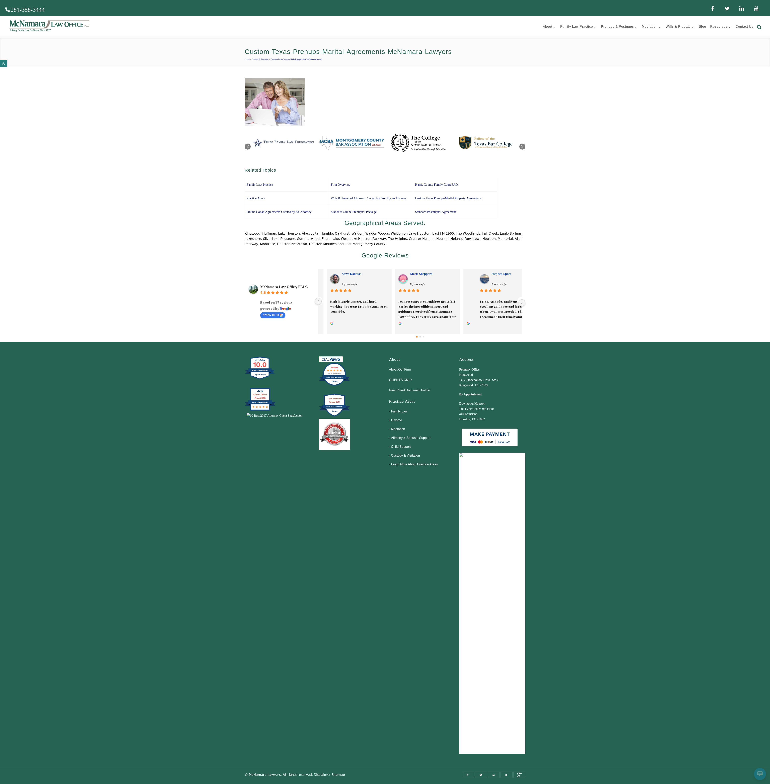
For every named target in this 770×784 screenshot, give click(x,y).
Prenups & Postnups (260, 59)
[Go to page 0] (417, 337)
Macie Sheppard (482, 274)
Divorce (396, 420)
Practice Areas (256, 198)
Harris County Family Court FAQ (436, 184)
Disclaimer (322, 775)
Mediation (398, 429)
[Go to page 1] (420, 337)
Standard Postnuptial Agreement (435, 212)
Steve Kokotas (412, 274)
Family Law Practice (260, 184)
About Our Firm (400, 369)
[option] (284, 144)
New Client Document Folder (409, 390)
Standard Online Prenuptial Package (354, 212)
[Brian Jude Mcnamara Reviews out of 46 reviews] (334, 385)
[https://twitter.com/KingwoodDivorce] (481, 775)
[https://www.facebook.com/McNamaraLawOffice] (468, 775)
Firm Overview (340, 184)
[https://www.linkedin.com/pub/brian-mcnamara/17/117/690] (494, 775)
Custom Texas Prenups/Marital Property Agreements (448, 198)
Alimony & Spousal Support (410, 438)
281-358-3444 (28, 9)
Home (247, 59)
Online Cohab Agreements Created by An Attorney (279, 212)
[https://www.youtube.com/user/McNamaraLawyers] (506, 775)
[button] (3, 63)
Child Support (401, 446)
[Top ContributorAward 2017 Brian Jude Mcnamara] (334, 416)
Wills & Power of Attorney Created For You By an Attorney (369, 198)
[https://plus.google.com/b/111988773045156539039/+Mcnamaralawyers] (519, 775)
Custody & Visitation (405, 455)
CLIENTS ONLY (400, 380)
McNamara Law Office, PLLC (284, 287)
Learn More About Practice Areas (414, 464)
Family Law (399, 411)
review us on (271, 314)
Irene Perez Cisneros (348, 274)
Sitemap (338, 775)
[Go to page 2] (423, 336)
